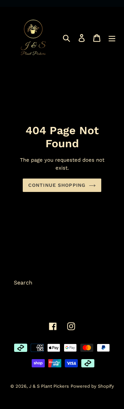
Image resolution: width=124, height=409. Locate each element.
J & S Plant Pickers (49, 386)
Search (23, 282)
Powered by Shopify (92, 386)
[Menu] (112, 37)
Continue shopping (56, 185)
